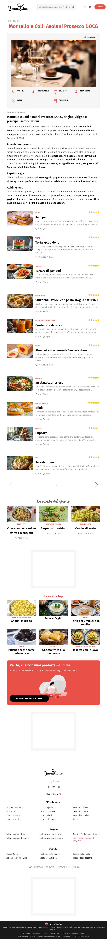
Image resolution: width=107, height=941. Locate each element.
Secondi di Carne (80, 811)
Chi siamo (26, 933)
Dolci (75, 819)
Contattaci (50, 867)
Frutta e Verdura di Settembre (86, 834)
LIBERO (4, 927)
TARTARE (38, 266)
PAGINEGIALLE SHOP (34, 927)
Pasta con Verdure (14, 819)
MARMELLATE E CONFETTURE (45, 321)
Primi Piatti (10, 811)
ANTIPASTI (38, 378)
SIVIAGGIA (81, 927)
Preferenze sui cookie (70, 933)
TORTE (37, 238)
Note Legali (36, 933)
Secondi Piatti (45, 815)
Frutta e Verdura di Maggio (17, 834)
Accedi (100, 7)
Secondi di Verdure (47, 819)
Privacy (45, 933)
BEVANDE (16, 21)
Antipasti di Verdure (14, 807)
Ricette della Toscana (82, 858)
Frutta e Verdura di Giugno (17, 838)
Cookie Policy (55, 933)
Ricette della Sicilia (48, 858)
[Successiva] (96, 484)
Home (9, 21)
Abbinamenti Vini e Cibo (16, 858)
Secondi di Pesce (80, 807)
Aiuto (82, 933)
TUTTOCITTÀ (67, 927)
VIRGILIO (11, 927)
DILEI (75, 927)
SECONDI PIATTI (85, 524)
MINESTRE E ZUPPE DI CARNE (21, 617)
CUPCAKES (38, 429)
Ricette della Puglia (81, 854)
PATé (37, 458)
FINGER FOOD (40, 296)
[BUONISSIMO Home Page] (19, 7)
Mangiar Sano (12, 854)
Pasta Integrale (46, 807)
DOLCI (37, 213)
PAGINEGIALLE (21, 927)
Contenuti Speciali (35, 867)
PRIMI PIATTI (21, 524)
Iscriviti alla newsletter (29, 698)
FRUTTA (21, 647)
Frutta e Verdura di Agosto (51, 838)
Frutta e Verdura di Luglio (50, 834)
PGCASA (46, 927)
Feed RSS (76, 867)
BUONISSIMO (100, 927)
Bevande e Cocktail (81, 815)
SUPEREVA (53, 930)
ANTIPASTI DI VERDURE (53, 524)
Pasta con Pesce (13, 815)
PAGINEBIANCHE (56, 927)
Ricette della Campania (49, 854)
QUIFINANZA (90, 927)
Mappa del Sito (64, 867)
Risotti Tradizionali (47, 811)
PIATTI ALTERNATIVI (41, 403)
